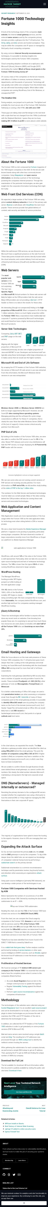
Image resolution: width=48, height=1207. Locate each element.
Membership (9, 1160)
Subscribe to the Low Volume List (15, 1188)
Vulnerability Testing (20, 986)
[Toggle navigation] (44, 4)
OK (24, 1203)
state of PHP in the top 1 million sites (19, 488)
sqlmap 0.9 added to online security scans (20, 1129)
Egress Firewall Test (12, 1132)
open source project (39, 1008)
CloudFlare (30, 205)
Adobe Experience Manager (36, 529)
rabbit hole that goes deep (15, 947)
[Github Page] (5, 1174)
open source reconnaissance (24, 992)
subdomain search (8, 863)
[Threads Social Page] (10, 1174)
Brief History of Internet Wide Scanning (19, 1126)
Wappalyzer (19, 175)
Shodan (37, 953)
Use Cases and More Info (24, 1092)
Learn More (22, 1160)
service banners (25, 950)
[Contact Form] (19, 1174)
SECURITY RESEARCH (8, 13)
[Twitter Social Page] (15, 1174)
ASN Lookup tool (25, 1040)
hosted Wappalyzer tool (10, 1008)
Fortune (34, 167)
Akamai (9, 205)
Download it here (15, 1071)
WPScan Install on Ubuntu (14, 1124)
